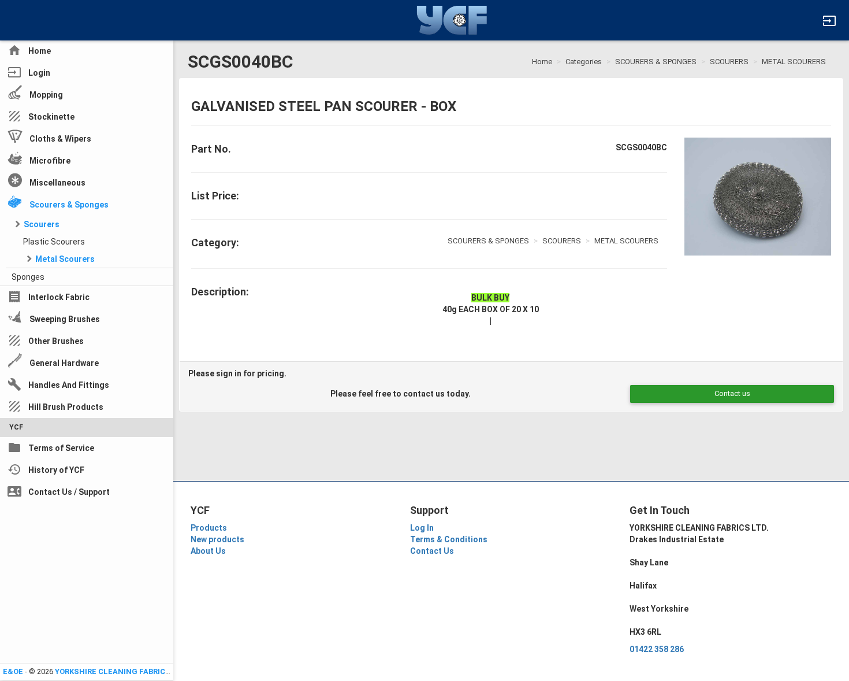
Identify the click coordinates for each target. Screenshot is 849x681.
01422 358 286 (657, 649)
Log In (422, 527)
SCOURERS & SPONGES (656, 61)
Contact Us (432, 551)
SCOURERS (729, 61)
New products (217, 539)
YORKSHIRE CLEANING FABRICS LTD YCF (129, 671)
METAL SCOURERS (794, 61)
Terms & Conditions (448, 539)
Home (542, 61)
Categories (583, 61)
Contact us (732, 393)
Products (209, 527)
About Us (208, 551)
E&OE (13, 671)
